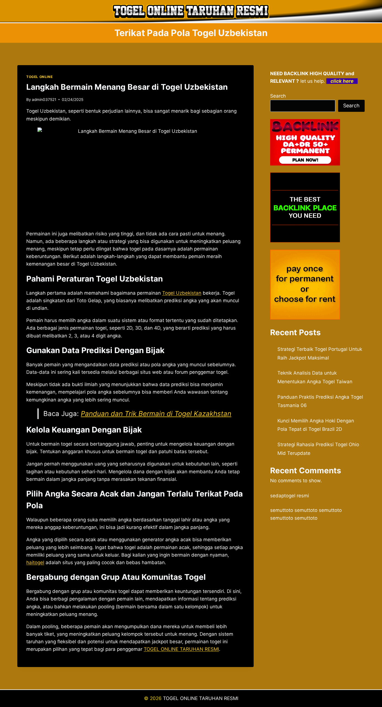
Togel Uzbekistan (181, 293)
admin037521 (44, 99)
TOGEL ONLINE (39, 77)
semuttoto (281, 510)
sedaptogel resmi (289, 495)
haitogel (35, 562)
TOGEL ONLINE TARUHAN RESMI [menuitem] (181, 649)
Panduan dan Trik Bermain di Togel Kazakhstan (156, 414)
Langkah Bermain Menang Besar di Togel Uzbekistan (127, 87)
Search (278, 96)
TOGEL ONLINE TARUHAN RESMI (200, 698)
